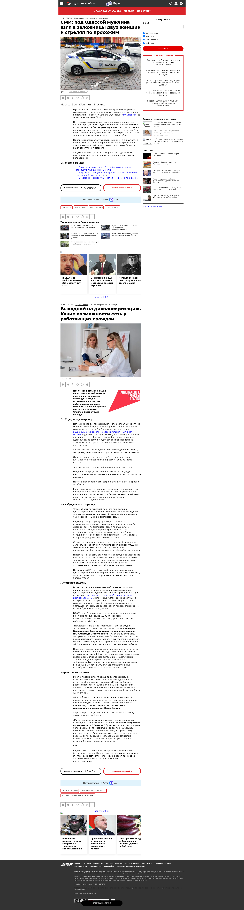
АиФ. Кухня (150, 43)
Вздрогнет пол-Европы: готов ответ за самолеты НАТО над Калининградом (163, 62)
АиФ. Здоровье (152, 40)
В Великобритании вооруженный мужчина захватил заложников (125, 235)
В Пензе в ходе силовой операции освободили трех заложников (85, 243)
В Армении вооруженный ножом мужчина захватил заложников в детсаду (84, 236)
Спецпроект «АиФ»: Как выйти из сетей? (122, 10)
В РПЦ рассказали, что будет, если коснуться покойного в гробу (167, 188)
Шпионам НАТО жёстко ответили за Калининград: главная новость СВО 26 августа (163, 72)
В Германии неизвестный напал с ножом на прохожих (107, 178)
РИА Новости (130, 115)
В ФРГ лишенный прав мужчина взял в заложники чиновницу (84, 227)
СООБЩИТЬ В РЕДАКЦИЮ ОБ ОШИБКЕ (131, 866)
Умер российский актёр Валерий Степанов (166, 154)
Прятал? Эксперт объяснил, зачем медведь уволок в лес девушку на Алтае (167, 124)
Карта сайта (109, 866)
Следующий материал (102, 903)
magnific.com (65, 378)
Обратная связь (80, 866)
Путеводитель (95, 866)
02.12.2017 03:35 (66, 18)
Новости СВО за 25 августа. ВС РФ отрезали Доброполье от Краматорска (163, 103)
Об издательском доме (93, 864)
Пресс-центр (147, 864)
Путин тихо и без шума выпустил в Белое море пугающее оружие (166, 196)
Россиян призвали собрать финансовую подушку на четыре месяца (166, 180)
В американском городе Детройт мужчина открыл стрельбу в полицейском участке (104, 168)
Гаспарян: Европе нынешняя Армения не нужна (164, 163)
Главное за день (152, 33)
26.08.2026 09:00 (66, 305)
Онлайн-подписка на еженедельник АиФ (122, 864)
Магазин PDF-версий (163, 864)
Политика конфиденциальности (85, 893)
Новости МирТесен (153, 206)
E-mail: (146, 23)
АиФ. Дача (150, 36)
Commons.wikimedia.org (78, 92)
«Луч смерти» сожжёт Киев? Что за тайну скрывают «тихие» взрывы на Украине (163, 93)
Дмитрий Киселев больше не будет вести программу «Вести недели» (167, 171)
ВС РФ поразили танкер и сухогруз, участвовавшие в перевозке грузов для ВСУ (163, 83)
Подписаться (163, 49)
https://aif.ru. (82, 890)
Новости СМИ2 (101, 297)
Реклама (77, 864)
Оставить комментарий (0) (122, 188)
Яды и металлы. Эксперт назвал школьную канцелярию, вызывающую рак (166, 133)
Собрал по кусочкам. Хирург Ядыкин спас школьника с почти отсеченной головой (168, 141)
